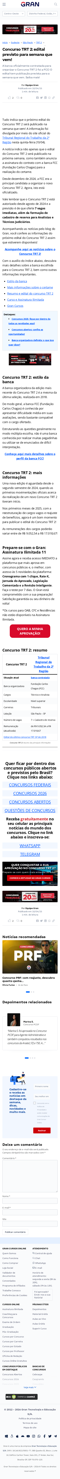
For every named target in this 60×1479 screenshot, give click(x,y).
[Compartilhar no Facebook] (37, 97)
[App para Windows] (6, 1436)
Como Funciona (10, 1258)
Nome (6, 1196)
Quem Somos (9, 1253)
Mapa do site (30, 1427)
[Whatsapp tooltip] (39, 1436)
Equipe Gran (32, 85)
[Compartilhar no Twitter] (41, 97)
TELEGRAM (30, 854)
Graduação (8, 1327)
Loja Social (7, 1268)
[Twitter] (50, 1436)
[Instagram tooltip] (33, 1436)
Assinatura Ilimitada (12, 1309)
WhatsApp (40, 1263)
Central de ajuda (43, 1253)
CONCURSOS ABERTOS (30, 802)
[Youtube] (28, 1436)
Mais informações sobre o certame (30, 287)
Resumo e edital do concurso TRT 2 (30, 293)
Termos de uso (30, 1423)
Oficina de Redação (12, 1356)
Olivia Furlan (8, 985)
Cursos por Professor (13, 1351)
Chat (37, 1258)
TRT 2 (39, 42)
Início (5, 42)
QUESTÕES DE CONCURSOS (30, 810)
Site (4, 1219)
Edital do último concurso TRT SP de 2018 (25, 737)
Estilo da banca (17, 281)
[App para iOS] (17, 1436)
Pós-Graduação (10, 1332)
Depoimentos (39, 1309)
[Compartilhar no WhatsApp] (49, 97)
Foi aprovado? (42, 1295)
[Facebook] (44, 1436)
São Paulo (28, 42)
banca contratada (40, 677)
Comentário (9, 1158)
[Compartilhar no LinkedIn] (45, 97)
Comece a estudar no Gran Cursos (30, 878)
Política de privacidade (30, 1418)
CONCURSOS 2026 (30, 793)
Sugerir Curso (39, 1328)
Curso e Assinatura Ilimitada (25, 300)
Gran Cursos (15, 306)
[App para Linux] (11, 1436)
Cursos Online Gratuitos (14, 1361)
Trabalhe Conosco (11, 1290)
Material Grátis (40, 1314)
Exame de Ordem (11, 1322)
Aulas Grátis (38, 1324)
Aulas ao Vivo (39, 1319)
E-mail (6, 1208)
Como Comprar (10, 1263)
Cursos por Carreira (12, 1341)
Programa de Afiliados (13, 1285)
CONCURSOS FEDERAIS (30, 784)
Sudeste (15, 42)
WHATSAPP (30, 845)
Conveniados (9, 1281)
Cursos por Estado (11, 1346)
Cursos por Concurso (13, 1336)
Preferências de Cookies (14, 1295)
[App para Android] (22, 1436)
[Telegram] (55, 1436)
